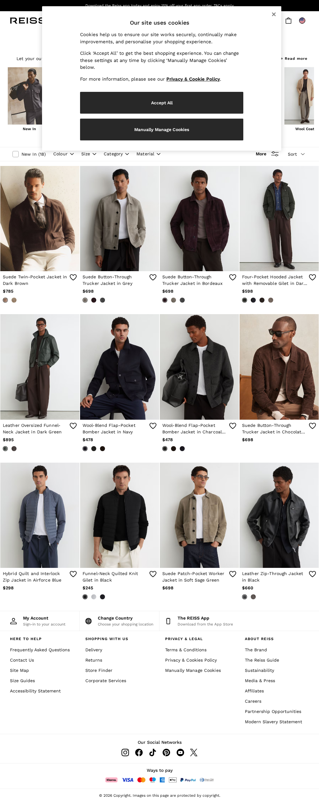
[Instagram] (125, 752)
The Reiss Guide (262, 660)
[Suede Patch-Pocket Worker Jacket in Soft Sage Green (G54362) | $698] (199, 515)
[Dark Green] (244, 300)
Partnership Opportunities (273, 711)
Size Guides (22, 680)
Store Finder (98, 670)
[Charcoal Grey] (93, 448)
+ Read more (294, 57)
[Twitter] (194, 752)
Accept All (162, 102)
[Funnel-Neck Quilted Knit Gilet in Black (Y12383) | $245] (119, 515)
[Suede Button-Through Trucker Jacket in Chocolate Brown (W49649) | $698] (279, 367)
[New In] (29, 96)
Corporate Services (105, 680)
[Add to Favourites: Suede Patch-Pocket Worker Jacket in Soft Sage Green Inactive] (232, 574)
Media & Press (260, 680)
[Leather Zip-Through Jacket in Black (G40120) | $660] (279, 515)
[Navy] (253, 300)
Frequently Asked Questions (40, 649)
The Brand (256, 649)
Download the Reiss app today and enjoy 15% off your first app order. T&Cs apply (159, 5)
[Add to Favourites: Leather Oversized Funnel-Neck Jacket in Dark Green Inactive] (73, 426)
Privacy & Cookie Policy (193, 79)
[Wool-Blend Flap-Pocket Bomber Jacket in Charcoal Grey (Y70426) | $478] (199, 367)
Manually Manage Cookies (193, 670)
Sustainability (259, 670)
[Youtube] (180, 752)
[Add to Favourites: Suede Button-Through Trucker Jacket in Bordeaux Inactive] (232, 277)
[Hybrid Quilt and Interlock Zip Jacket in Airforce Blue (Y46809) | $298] (39, 515)
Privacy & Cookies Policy (191, 660)
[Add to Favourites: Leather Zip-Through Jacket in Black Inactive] (312, 574)
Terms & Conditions (186, 649)
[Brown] (253, 596)
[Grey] (85, 300)
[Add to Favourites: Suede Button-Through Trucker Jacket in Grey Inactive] (153, 277)
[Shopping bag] (288, 20)
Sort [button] (292, 154)
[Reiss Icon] (28, 20)
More (261, 153)
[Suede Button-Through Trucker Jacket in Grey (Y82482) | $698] (119, 218)
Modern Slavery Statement (273, 721)
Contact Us (22, 660)
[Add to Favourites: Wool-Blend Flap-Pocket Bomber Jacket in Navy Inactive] (153, 426)
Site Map (19, 670)
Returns (93, 660)
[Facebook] (139, 752)
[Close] (274, 14)
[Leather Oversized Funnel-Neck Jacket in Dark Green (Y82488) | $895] (39, 367)
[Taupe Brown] (14, 300)
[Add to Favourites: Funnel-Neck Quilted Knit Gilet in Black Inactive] (153, 574)
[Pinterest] (166, 752)
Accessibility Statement (35, 690)
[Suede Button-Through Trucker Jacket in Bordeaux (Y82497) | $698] (199, 218)
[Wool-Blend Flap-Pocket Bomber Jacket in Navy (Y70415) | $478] (119, 367)
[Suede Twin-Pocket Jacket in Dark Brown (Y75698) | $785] (39, 218)
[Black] (85, 596)
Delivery (93, 649)
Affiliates (254, 690)
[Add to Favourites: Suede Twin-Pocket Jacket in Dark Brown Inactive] (73, 277)
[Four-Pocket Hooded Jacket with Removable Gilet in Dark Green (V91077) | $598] (279, 218)
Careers (253, 701)
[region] (161, 78)
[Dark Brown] (5, 300)
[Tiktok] (153, 752)
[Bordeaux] (93, 300)
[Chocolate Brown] (102, 448)
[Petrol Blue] (102, 300)
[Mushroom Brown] (270, 300)
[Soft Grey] (93, 596)
